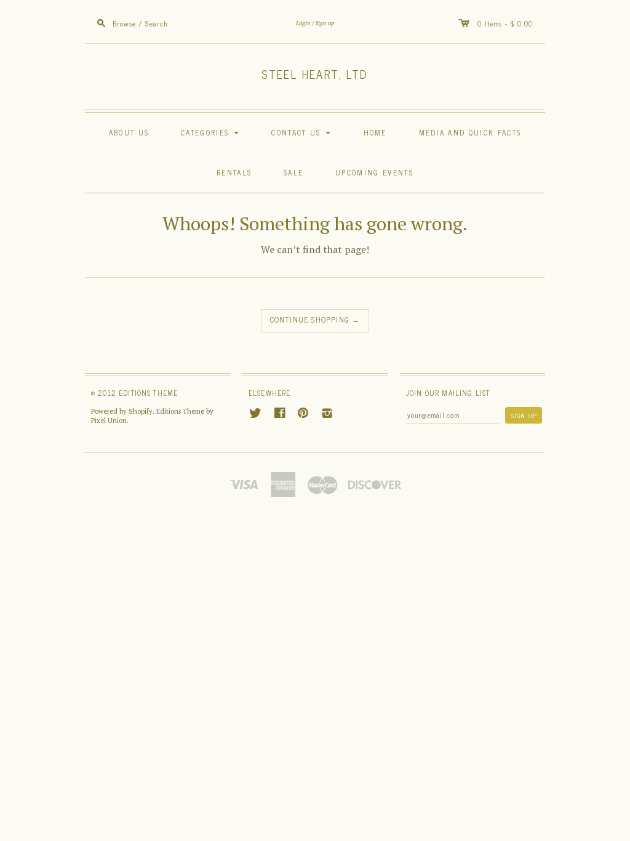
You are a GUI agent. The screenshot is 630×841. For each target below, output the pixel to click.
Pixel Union (109, 420)
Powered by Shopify (122, 411)
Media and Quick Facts (470, 132)
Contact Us (302, 132)
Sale (293, 172)
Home (375, 132)
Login (303, 23)
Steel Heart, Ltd (314, 74)
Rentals (234, 172)
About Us (129, 132)
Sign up (324, 23)
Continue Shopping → (315, 319)
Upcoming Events (374, 172)
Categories (211, 132)
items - (497, 23)
